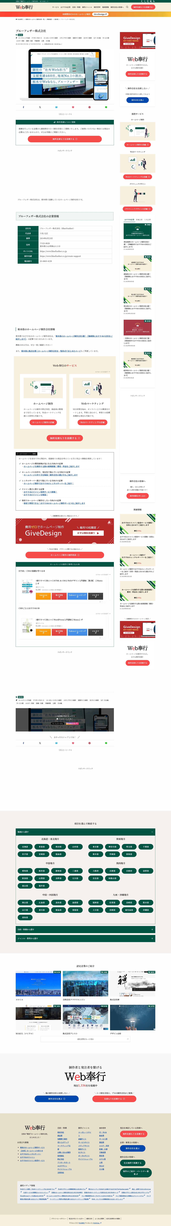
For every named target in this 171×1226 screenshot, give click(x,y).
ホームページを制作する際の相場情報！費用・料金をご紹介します (52, 466)
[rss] (153, 1)
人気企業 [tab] (147, 219)
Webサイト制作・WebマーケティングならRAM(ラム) (37, 1189)
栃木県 (20, 35)
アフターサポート (37, 38)
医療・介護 (29, 41)
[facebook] (141, 1)
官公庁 (101, 1166)
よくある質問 (99, 1218)
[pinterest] (150, 1)
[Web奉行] (24, 7)
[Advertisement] (39, 172)
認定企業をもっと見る (85, 1039)
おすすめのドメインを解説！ (36, 494)
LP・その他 (97, 38)
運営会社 (89, 1218)
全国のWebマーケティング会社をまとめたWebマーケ (101, 1192)
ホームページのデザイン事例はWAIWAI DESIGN (63, 1196)
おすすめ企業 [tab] (129, 219)
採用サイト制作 (77, 38)
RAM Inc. (96, 1223)
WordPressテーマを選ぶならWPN (31, 1196)
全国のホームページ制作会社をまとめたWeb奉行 (67, 1192)
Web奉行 (82, 1223)
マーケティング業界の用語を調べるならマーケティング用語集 (69, 1199)
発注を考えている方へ (76, 1218)
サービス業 (106, 38)
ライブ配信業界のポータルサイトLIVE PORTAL (97, 1196)
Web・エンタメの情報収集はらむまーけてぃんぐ (107, 1199)
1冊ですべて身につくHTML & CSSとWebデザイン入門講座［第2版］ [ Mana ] (69, 582)
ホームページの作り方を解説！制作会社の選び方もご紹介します (51, 475)
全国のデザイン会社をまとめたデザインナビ (135, 1192)
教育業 (101, 1155)
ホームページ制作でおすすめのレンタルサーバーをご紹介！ (49, 483)
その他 (48, 41)
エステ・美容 (20, 41)
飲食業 (101, 1135)
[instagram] (147, 1)
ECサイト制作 (88, 38)
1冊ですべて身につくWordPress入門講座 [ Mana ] (58, 619)
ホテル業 (102, 1159)
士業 (42, 41)
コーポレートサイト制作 (51, 38)
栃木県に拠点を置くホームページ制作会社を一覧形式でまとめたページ (51, 351)
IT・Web (103, 1132)
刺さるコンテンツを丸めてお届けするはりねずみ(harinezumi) (109, 1189)
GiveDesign (99, 14)
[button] (23, 107)
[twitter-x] (144, 1)
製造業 (101, 1142)
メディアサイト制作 (65, 38)
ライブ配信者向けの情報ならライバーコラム (130, 1196)
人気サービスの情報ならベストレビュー (35, 1192)
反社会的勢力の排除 (113, 1218)
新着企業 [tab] (139, 219)
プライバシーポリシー (58, 1218)
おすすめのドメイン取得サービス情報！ (40, 492)
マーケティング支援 (24, 38)
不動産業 (37, 41)
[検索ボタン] (127, 7)
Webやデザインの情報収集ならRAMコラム (72, 1189)
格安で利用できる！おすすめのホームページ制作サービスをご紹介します (54, 503)
